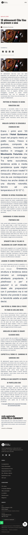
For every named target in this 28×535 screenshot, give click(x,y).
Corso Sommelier (6, 466)
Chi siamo (4, 486)
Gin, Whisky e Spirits (7, 473)
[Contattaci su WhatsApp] (1, 522)
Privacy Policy (5, 529)
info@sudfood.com (6, 514)
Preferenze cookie (5, 531)
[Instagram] (6, 455)
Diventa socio (5, 495)
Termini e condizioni (13, 529)
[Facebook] (3, 455)
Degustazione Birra (6, 471)
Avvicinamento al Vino (7, 468)
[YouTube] (9, 455)
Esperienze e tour (6, 475)
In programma (5, 464)
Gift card (4, 477)
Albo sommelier (6, 490)
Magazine (4, 497)
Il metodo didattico (6, 488)
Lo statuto (4, 493)
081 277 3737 (5, 516)
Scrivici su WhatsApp (9, 519)
